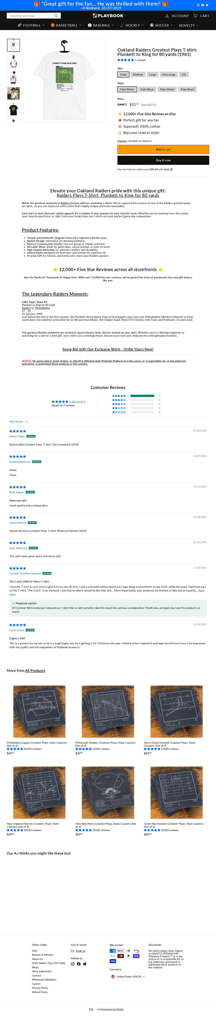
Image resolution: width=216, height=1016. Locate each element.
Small (123, 74)
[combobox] (34, 16)
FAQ (34, 950)
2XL (184, 74)
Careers (36, 983)
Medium (138, 74)
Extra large (168, 74)
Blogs (35, 967)
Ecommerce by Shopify (112, 1009)
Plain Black (187, 89)
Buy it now (163, 160)
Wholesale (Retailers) (44, 979)
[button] (125, 59)
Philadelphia (42, 307)
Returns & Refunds (42, 954)
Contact (36, 975)
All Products (35, 670)
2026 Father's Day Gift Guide (48, 962)
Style (120, 83)
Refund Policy (40, 992)
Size (120, 68)
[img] (17, 431)
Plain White (167, 89)
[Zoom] (64, 80)
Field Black (147, 89)
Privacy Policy (40, 987)
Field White (127, 89)
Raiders (65, 203)
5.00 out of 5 (77, 401)
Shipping (122, 141)
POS (91, 1009)
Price (120, 99)
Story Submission (42, 971)
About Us (37, 958)
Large (152, 74)
